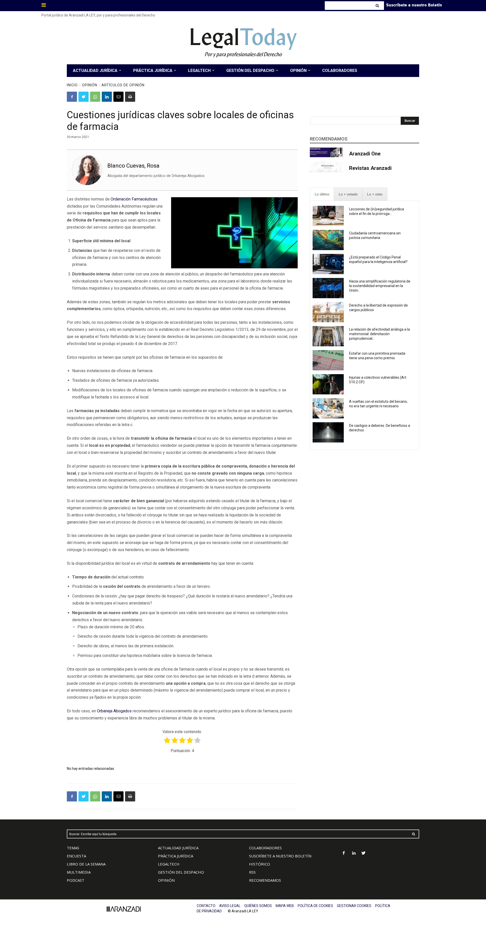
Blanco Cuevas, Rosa (133, 166)
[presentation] (322, 194)
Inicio (72, 85)
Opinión (89, 85)
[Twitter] (83, 97)
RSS (252, 872)
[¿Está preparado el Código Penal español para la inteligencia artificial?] (328, 264)
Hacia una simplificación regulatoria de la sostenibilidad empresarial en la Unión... (379, 285)
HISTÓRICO (259, 864)
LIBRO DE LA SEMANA (86, 864)
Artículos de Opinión (123, 85)
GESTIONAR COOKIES (354, 906)
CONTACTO (206, 906)
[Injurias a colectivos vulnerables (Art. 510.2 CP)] (328, 384)
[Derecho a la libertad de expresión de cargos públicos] (328, 312)
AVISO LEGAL (229, 906)
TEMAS (73, 847)
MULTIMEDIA (79, 872)
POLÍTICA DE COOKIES (315, 906)
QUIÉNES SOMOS (258, 906)
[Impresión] (130, 97)
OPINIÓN (166, 880)
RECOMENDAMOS (265, 880)
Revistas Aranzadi (370, 168)
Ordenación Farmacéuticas (134, 199)
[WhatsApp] (95, 97)
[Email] (118, 97)
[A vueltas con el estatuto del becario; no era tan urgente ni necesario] (328, 408)
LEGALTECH (168, 864)
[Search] (378, 6)
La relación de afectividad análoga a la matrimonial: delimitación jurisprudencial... (379, 333)
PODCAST (75, 880)
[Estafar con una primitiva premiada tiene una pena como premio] (328, 360)
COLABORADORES (265, 847)
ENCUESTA (76, 855)
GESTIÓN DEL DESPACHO (181, 872)
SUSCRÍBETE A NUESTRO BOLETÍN (280, 855)
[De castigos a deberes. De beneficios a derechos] (328, 432)
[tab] (322, 194)
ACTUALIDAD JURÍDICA (178, 847)
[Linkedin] (107, 97)
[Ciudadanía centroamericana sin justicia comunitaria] (328, 240)
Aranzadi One (364, 154)
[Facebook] (72, 97)
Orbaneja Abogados (114, 711)
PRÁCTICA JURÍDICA (175, 855)
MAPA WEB (285, 906)
